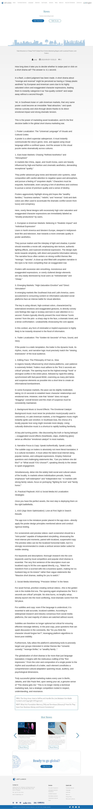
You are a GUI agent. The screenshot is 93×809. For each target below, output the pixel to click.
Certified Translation (52, 793)
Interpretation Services (53, 798)
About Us (61, 2)
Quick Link (68, 785)
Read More (23, 747)
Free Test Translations (70, 2)
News (56, 2)
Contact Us (79, 2)
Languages (30, 2)
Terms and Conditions (70, 798)
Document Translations (53, 788)
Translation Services (22, 2)
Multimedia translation (53, 796)
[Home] (6, 3)
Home (14, 2)
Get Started (38, 21)
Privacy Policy (69, 796)
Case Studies (44, 2)
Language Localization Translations (53, 790)
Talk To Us (55, 21)
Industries (37, 2)
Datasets (51, 2)
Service (50, 785)
